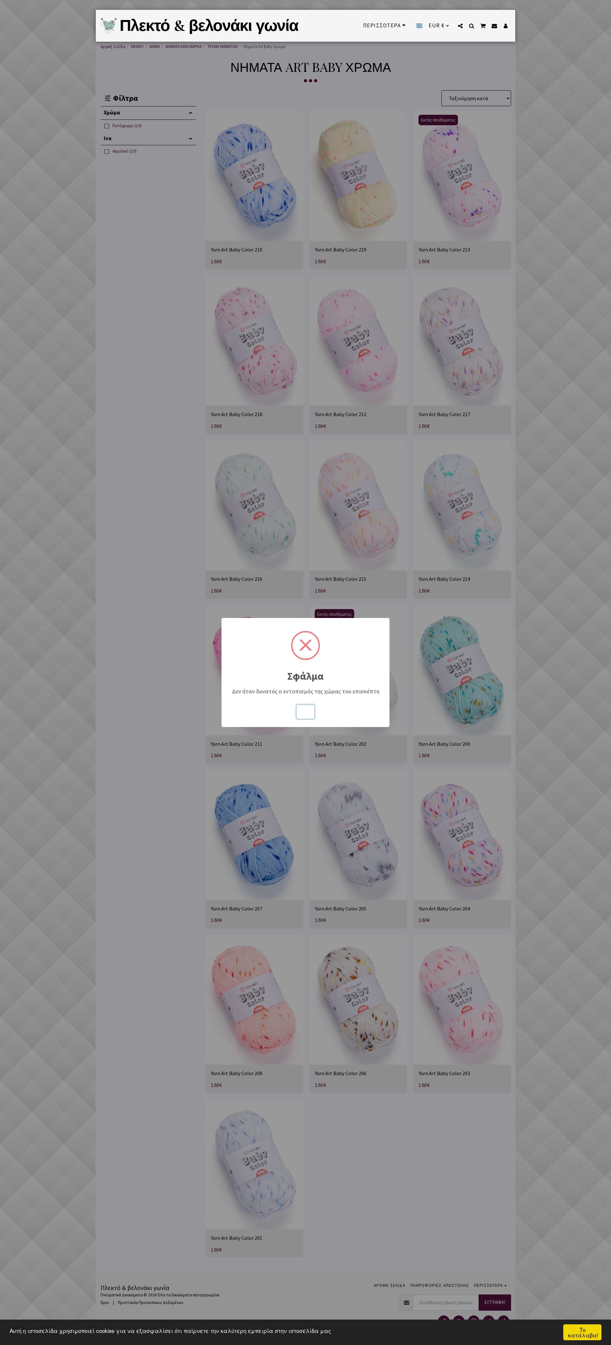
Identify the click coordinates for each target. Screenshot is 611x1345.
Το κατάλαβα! (583, 1332)
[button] (460, 26)
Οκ (305, 711)
